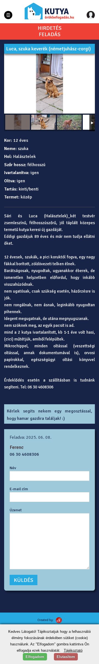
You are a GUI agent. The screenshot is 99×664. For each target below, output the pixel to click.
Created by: (45, 620)
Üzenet (16, 509)
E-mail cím (19, 488)
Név (13, 467)
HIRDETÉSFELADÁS (50, 31)
